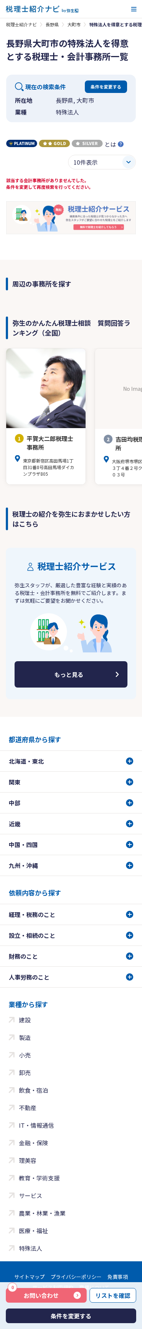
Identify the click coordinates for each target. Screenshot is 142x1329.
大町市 (73, 24)
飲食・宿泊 (33, 1090)
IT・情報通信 (36, 1125)
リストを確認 (112, 1295)
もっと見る (68, 674)
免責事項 (117, 1276)
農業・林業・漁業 (42, 1213)
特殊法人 (30, 1248)
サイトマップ (29, 1276)
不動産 (27, 1107)
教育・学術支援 (39, 1177)
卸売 (25, 1072)
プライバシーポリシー (76, 1276)
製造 (25, 1037)
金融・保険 (33, 1142)
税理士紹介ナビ (21, 24)
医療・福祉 (33, 1230)
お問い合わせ (35, 1294)
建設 (25, 1019)
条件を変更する (106, 86)
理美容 (27, 1160)
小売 (25, 1055)
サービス (30, 1195)
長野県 (52, 24)
